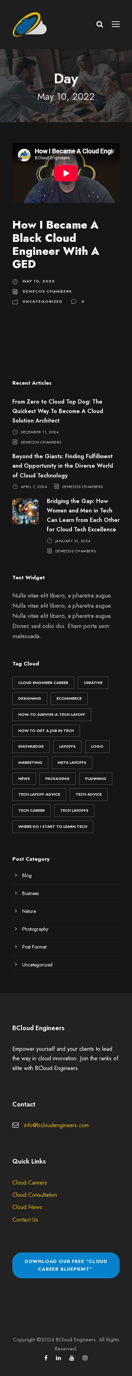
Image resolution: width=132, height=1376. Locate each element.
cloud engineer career (43, 682)
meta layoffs (72, 762)
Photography (35, 929)
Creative (93, 682)
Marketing (30, 762)
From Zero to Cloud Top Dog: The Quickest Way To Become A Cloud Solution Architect (57, 411)
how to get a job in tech (46, 730)
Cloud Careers (29, 1183)
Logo (97, 746)
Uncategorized (42, 301)
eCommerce (69, 698)
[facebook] (46, 1358)
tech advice (89, 794)
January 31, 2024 (72, 540)
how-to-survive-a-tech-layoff (51, 714)
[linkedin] (58, 1358)
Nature (29, 911)
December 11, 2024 (40, 431)
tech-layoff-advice (39, 794)
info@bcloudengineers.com (56, 1125)
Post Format (34, 946)
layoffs (67, 746)
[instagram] (85, 1358)
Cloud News (27, 1207)
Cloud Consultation (34, 1195)
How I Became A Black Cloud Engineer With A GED (55, 244)
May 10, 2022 (39, 281)
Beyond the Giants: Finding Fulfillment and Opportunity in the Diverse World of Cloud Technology (62, 465)
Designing (29, 698)
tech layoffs (74, 810)
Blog (27, 875)
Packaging (57, 778)
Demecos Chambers (47, 291)
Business (30, 893)
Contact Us (25, 1220)
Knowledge (31, 746)
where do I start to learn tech (52, 826)
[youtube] (71, 1358)
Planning (95, 778)
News (24, 778)
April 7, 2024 (34, 486)
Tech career (31, 810)
